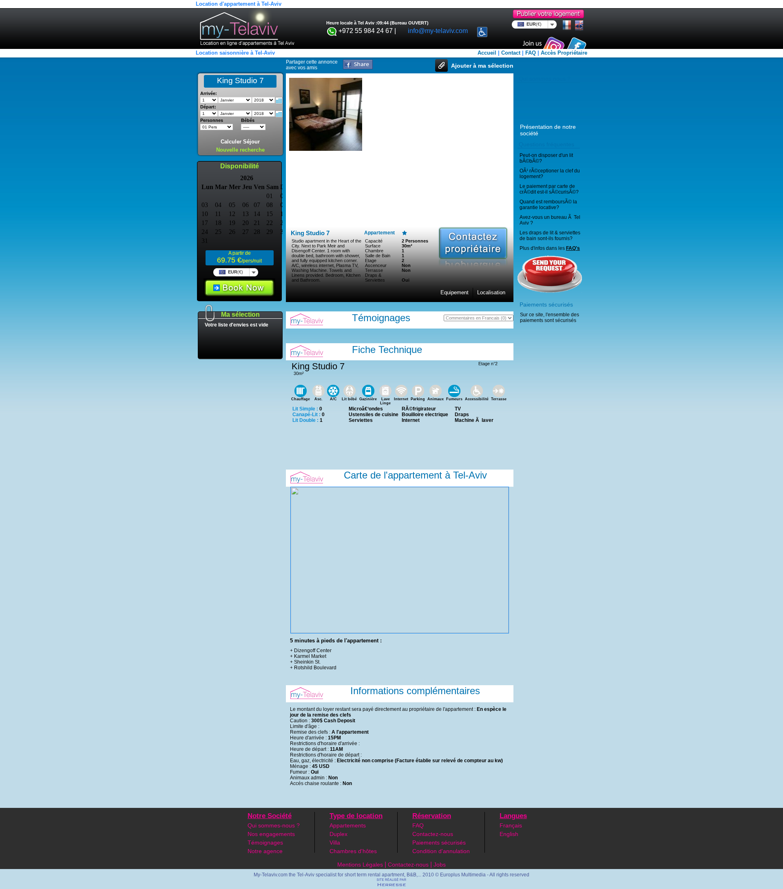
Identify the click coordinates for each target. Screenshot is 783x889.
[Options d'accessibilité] (482, 30)
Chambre (374, 250)
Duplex (338, 834)
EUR (534, 24)
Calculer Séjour (240, 142)
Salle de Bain (377, 255)
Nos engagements (271, 834)
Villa (335, 842)
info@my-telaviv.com (438, 30)
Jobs (440, 864)
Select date (279, 100)
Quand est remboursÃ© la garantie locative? (548, 204)
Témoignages (265, 842)
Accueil (487, 53)
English (509, 834)
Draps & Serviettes (375, 277)
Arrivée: (208, 93)
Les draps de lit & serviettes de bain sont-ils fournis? (550, 235)
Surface (372, 245)
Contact (510, 53)
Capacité (374, 240)
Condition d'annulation (441, 851)
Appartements (348, 825)
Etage (370, 260)
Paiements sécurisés (439, 842)
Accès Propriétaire (564, 53)
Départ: (208, 106)
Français (511, 825)
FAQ (530, 53)
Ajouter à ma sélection (482, 65)
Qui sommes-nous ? (274, 825)
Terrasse (374, 270)
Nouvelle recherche (240, 150)
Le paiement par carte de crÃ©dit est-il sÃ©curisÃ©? (549, 189)
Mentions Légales (360, 864)
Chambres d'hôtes (353, 851)
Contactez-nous (432, 834)
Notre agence (265, 851)
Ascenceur (376, 265)
